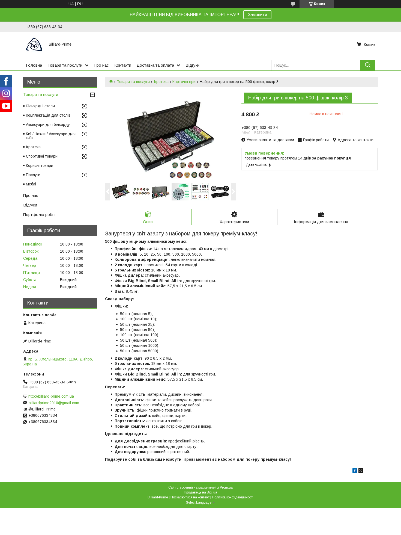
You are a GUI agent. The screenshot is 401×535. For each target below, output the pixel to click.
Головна (34, 65)
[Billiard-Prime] (34, 44)
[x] (360, 471)
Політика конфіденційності (232, 497)
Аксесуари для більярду (48, 124)
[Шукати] (367, 65)
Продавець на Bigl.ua (200, 492)
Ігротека (161, 81)
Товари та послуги (64, 65)
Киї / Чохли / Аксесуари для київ (51, 136)
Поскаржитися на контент (190, 497)
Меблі (31, 184)
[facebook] (354, 471)
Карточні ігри (184, 81)
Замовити (257, 14)
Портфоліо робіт (39, 214)
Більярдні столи (40, 106)
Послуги (33, 175)
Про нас (101, 65)
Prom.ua (226, 487)
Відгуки (192, 65)
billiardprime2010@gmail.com (54, 403)
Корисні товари (39, 165)
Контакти (122, 65)
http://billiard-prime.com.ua (51, 396)
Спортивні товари (42, 156)
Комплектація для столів (48, 115)
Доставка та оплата (155, 65)
